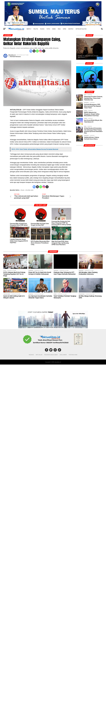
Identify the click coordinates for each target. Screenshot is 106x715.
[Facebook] (30, 51)
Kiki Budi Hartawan (15, 56)
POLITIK (35, 29)
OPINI (64, 29)
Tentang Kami (73, 354)
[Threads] (43, 51)
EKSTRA (70, 29)
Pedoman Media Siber (51, 354)
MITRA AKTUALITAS (81, 29)
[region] (89, 47)
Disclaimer (63, 354)
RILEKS (42, 29)
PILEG (22, 190)
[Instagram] (40, 51)
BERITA (29, 29)
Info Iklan (39, 354)
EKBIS (54, 29)
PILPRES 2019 (29, 190)
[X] (34, 51)
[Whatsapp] (37, 51)
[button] (101, 58)
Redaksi (31, 354)
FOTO (48, 29)
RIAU (59, 29)
